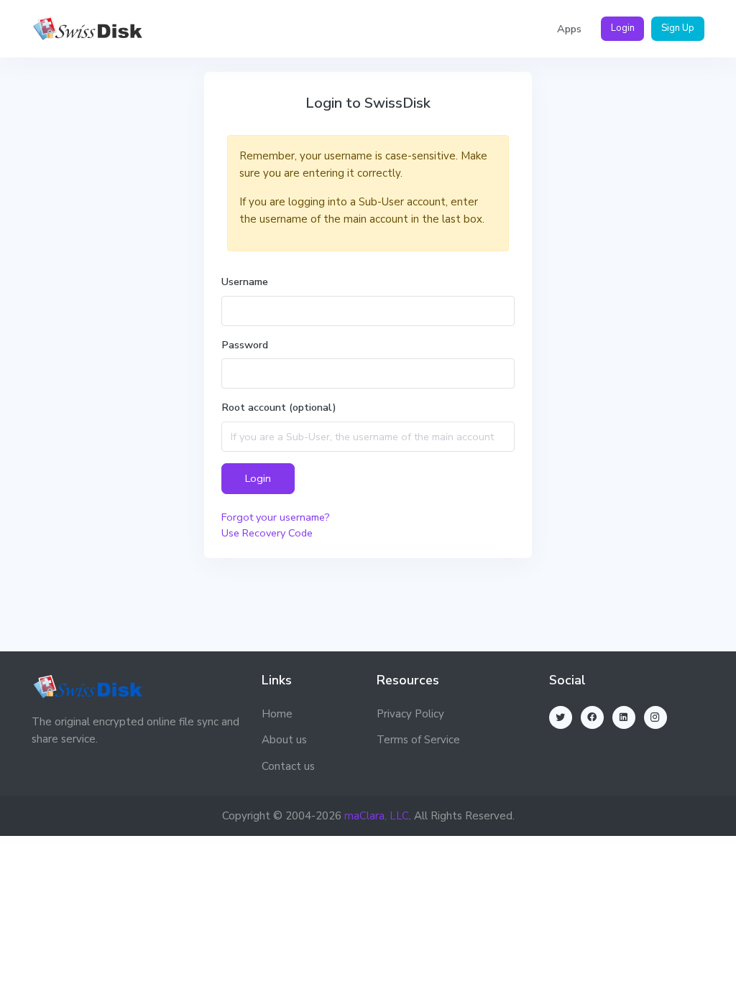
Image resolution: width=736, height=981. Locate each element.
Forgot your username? (275, 517)
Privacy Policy (410, 714)
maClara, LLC (376, 816)
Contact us (288, 766)
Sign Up (677, 28)
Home (277, 714)
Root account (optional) (278, 407)
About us (284, 740)
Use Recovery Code (267, 533)
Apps (569, 29)
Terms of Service (418, 740)
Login (623, 28)
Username (244, 281)
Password (244, 345)
